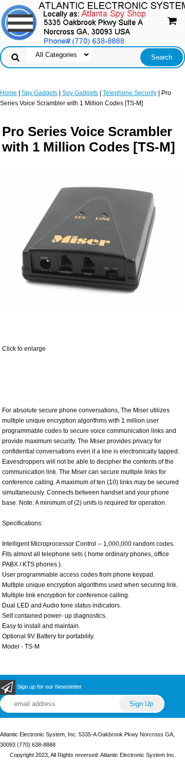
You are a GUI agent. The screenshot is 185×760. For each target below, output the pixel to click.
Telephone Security (130, 93)
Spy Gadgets (40, 93)
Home (8, 93)
